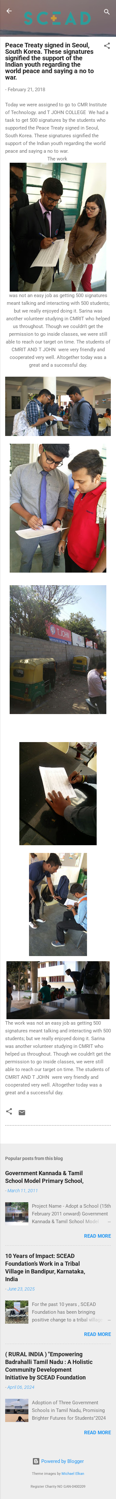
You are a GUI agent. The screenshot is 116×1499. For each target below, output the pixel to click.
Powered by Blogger (62, 1461)
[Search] (107, 13)
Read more (97, 1236)
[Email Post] (22, 1115)
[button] (107, 47)
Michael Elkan (73, 1474)
